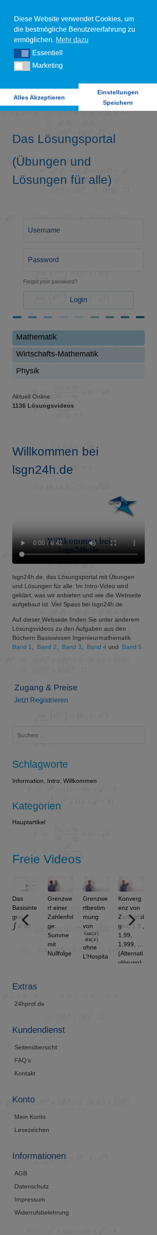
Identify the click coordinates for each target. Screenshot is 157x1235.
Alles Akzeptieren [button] (39, 97)
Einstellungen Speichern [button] (118, 97)
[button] (22, 53)
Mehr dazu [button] (72, 39)
